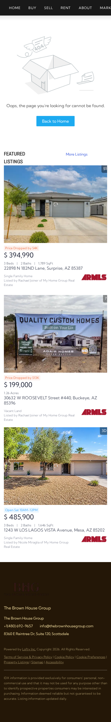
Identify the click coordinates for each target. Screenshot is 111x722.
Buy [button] (32, 8)
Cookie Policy (64, 657)
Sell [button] (48, 8)
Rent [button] (66, 8)
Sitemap (37, 662)
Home (15, 8)
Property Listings (16, 662)
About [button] (85, 8)
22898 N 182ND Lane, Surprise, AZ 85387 (43, 268)
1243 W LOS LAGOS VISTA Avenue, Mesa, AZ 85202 (54, 530)
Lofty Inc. (29, 649)
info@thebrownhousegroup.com (66, 626)
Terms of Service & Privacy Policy (28, 657)
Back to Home (55, 121)
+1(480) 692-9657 (18, 626)
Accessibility (55, 662)
